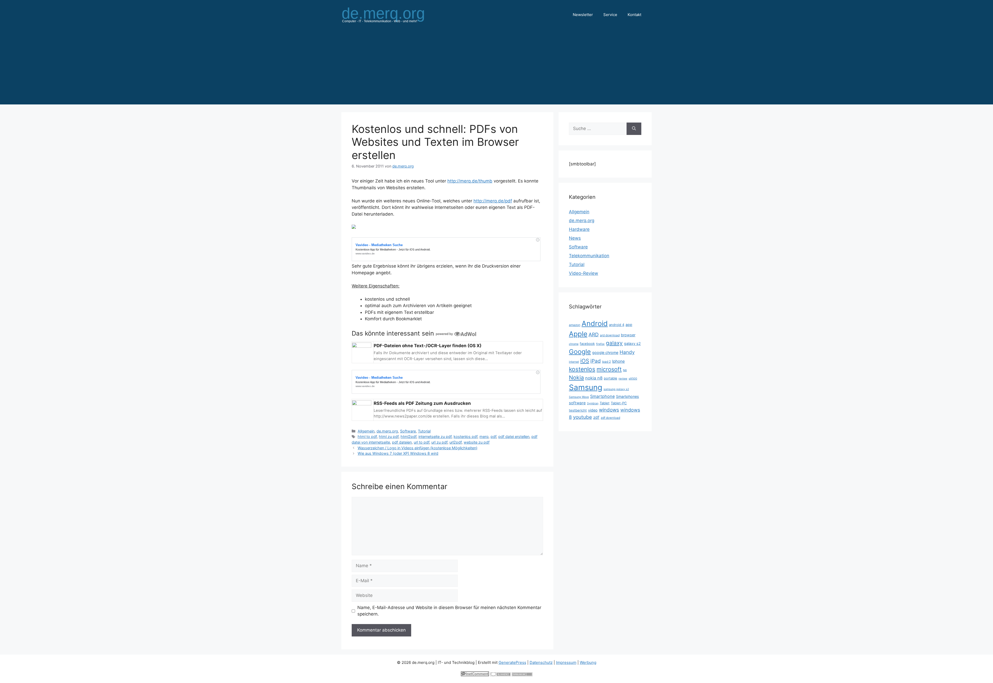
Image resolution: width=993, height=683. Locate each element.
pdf (493, 436)
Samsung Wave (579, 397)
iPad (595, 361)
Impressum (566, 662)
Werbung (588, 662)
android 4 (616, 325)
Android (595, 323)
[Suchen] (634, 129)
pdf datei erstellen (513, 436)
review (623, 378)
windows (609, 410)
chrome (573, 344)
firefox (600, 344)
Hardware (579, 229)
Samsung (585, 387)
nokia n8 (594, 378)
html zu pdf (388, 436)
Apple (578, 334)
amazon (574, 325)
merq (483, 436)
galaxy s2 (632, 343)
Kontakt (634, 14)
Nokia (576, 377)
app (629, 324)
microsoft (609, 369)
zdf (596, 417)
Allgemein (366, 431)
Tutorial (424, 431)
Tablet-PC (619, 403)
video (593, 410)
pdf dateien (402, 442)
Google (580, 351)
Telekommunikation (589, 255)
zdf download (610, 418)
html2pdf (408, 436)
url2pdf (455, 442)
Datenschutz (541, 662)
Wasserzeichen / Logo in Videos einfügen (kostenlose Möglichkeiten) (417, 448)
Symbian (592, 403)
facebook (587, 344)
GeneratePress (512, 662)
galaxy (614, 343)
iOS (584, 361)
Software (408, 431)
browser (628, 335)
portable (610, 378)
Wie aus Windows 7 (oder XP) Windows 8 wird (398, 453)
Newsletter (583, 14)
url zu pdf (439, 442)
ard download (610, 335)
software (577, 402)
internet (574, 361)
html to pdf (367, 436)
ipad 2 (606, 361)
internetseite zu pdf (435, 436)
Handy (627, 352)
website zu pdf (477, 442)
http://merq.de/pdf (492, 200)
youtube (582, 417)
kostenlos (582, 369)
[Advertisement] (496, 68)
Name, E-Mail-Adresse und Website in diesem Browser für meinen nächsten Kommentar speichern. (449, 611)
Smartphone (602, 396)
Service (610, 14)
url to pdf (421, 442)
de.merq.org (387, 431)
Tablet (605, 403)
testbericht (578, 410)
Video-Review (583, 273)
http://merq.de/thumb (469, 181)
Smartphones (627, 396)
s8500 (633, 378)
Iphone (618, 361)
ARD (594, 334)
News (575, 238)
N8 (625, 370)
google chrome (605, 352)
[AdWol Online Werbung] (456, 333)
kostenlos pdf (465, 436)
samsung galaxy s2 (616, 389)
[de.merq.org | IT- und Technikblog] (389, 14)
